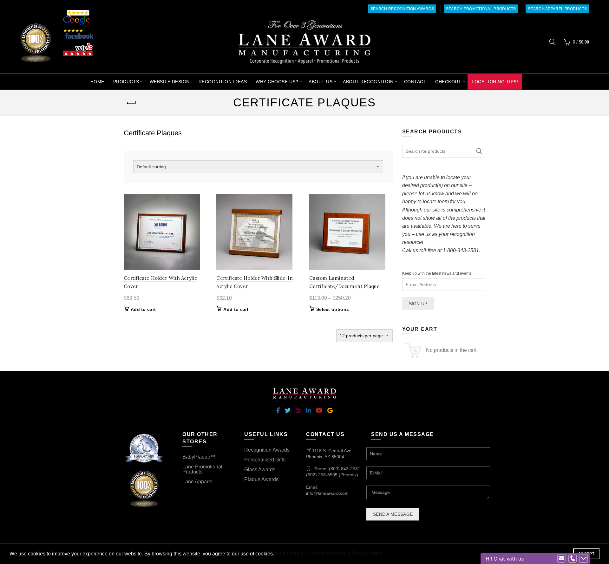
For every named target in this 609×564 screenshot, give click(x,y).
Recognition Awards (267, 450)
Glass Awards (259, 469)
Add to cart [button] (143, 309)
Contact (415, 81)
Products (126, 81)
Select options (332, 309)
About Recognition (368, 81)
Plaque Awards (261, 479)
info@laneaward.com (327, 493)
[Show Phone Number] (572, 558)
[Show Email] (561, 558)
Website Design (170, 81)
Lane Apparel (197, 481)
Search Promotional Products (481, 9)
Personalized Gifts (264, 459)
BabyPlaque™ (198, 457)
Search (479, 151)
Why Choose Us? (277, 81)
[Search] (552, 42)
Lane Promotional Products (202, 469)
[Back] (132, 103)
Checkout (448, 81)
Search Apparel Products (557, 9)
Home (97, 81)
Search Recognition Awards (402, 9)
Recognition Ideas (223, 81)
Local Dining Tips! (495, 81)
